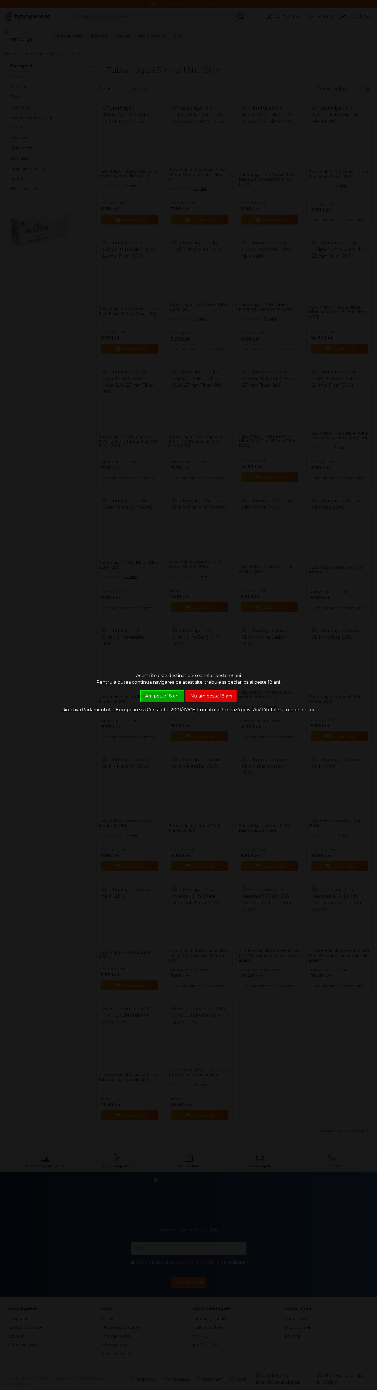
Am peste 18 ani (162, 696)
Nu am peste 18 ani (211, 696)
